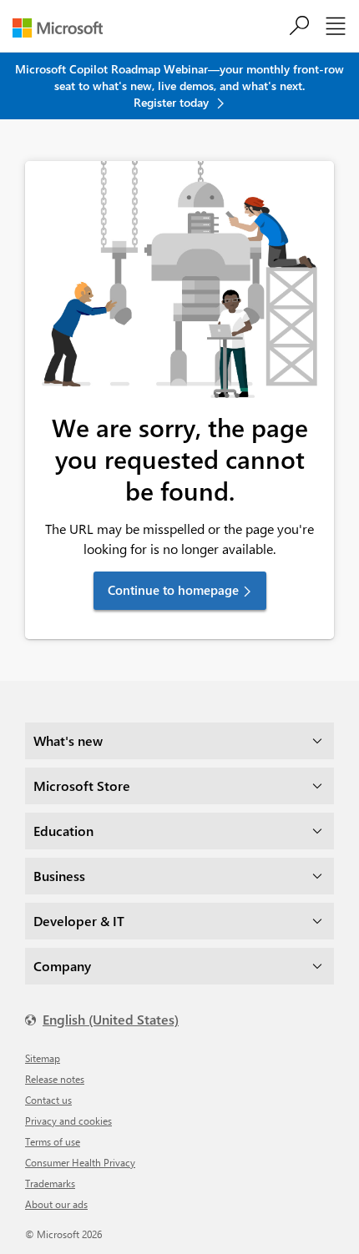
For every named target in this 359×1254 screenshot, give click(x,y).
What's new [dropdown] (68, 740)
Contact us (48, 1099)
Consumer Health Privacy (80, 1162)
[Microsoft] (64, 28)
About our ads (56, 1204)
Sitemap (42, 1058)
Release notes (54, 1078)
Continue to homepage (173, 590)
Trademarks (50, 1183)
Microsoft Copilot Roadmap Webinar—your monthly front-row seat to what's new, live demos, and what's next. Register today (179, 85)
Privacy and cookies (68, 1120)
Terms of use (52, 1141)
